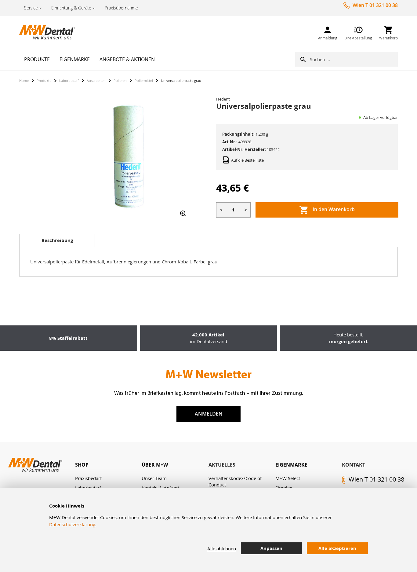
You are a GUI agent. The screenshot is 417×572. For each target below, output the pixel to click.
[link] (327, 32)
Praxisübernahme (121, 8)
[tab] (57, 240)
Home (24, 80)
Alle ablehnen (221, 548)
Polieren (120, 80)
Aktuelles (222, 464)
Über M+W (155, 464)
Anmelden (209, 413)
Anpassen (271, 548)
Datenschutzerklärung (72, 524)
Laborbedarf (69, 80)
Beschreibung (57, 240)
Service (31, 8)
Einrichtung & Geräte (71, 8)
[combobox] (354, 59)
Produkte (44, 80)
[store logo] (49, 32)
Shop (82, 464)
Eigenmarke (291, 464)
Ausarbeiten (96, 80)
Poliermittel (144, 80)
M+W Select (287, 478)
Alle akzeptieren (337, 548)
